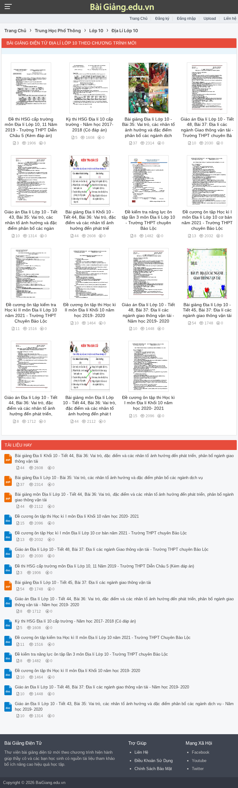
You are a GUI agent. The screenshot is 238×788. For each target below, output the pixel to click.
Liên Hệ (141, 752)
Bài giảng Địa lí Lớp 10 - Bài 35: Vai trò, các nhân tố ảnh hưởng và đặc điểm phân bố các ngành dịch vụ (109, 477)
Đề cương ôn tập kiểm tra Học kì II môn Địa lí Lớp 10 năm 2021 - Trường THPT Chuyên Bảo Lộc (103, 637)
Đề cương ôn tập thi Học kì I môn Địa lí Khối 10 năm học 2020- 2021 (148, 403)
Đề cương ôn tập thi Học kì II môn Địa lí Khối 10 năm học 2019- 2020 (89, 310)
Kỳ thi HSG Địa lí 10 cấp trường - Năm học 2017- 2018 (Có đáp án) (89, 124)
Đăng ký (162, 18)
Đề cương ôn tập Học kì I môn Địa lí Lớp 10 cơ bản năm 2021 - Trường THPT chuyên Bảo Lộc (101, 533)
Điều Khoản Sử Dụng (153, 760)
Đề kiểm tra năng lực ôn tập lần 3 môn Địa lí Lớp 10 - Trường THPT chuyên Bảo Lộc (91, 654)
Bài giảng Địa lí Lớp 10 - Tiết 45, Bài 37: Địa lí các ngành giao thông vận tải (207, 310)
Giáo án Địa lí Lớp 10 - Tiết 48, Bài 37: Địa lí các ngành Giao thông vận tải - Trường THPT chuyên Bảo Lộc (112, 549)
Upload (210, 18)
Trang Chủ (139, 18)
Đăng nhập (186, 18)
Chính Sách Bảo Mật (153, 768)
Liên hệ (230, 18)
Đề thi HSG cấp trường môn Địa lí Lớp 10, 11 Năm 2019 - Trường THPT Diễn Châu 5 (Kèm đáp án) (104, 566)
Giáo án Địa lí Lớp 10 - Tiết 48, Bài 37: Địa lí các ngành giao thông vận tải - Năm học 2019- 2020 (102, 687)
